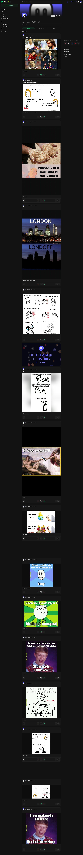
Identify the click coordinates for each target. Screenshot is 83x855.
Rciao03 (25, 755)
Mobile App (66, 49)
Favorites (4, 22)
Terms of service (67, 54)
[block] (58, 75)
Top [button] (3, 14)
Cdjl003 (25, 534)
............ (25, 685)
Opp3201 (26, 674)
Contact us (66, 51)
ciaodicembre (27, 35)
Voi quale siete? (27, 37)
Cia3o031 (26, 628)
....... (24, 783)
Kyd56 (25, 497)
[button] (59, 16)
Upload (10, 5)
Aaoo (25, 845)
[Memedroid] (2, 1)
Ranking (4, 31)
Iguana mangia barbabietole (30, 82)
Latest (3, 9)
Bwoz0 (25, 196)
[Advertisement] (72, 21)
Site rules (66, 52)
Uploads (28, 28)
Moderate (4, 24)
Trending (4, 11)
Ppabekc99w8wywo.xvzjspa (29, 280)
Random (4, 16)
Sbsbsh (25, 71)
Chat (3, 28)
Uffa (24, 562)
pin (23, 425)
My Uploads (5, 26)
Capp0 (25, 719)
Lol (23, 292)
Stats (54, 28)
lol (23, 371)
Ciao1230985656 (27, 588)
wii (23, 509)
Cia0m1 (25, 800)
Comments (41, 28)
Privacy (65, 56)
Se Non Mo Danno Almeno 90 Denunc (31, 113)
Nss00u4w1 (26, 413)
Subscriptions (5, 18)
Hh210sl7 (26, 336)
